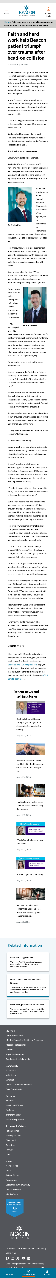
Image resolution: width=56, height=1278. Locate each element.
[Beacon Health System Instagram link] (12, 1258)
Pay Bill (47, 1274)
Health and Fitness (14, 1105)
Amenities (10, 1145)
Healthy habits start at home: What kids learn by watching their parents (29, 805)
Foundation (11, 1070)
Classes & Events (13, 1189)
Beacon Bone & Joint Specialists (22, 664)
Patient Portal (12, 1130)
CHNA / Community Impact (19, 1084)
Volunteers (11, 1075)
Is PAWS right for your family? (30, 874)
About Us (40, 1248)
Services (10, 1096)
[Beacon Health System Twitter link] (17, 1258)
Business (10, 1110)
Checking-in (11, 1140)
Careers (9, 1049)
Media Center (12, 1194)
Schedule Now (28, 1274)
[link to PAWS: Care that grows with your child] (30, 834)
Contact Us (11, 1252)
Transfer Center (13, 1114)
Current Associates (15, 1035)
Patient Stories (12, 1175)
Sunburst (10, 1079)
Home (7, 22)
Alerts (8, 1170)
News (9, 1161)
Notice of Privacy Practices (30, 1263)
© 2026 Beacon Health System (20, 1248)
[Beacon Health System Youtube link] (23, 1258)
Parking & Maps (13, 1135)
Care (8, 1154)
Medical (9, 1100)
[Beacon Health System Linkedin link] (28, 1258)
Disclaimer (11, 1263)
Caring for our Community (18, 1184)
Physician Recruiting (15, 1054)
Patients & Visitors (16, 1126)
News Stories (12, 1165)
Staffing (10, 1030)
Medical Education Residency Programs (24, 1040)
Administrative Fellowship (18, 1059)
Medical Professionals (16, 1044)
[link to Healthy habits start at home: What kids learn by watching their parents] (30, 796)
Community (12, 1065)
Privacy (9, 1149)
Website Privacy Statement (18, 1268)
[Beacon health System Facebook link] (7, 1258)
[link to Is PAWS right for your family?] (30, 868)
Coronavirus (11, 1180)
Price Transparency (15, 1119)
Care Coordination (14, 1089)
